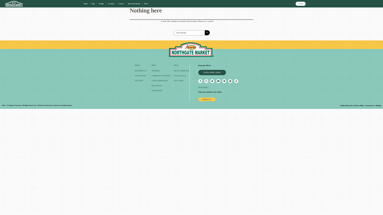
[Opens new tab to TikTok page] (236, 81)
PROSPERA (156, 71)
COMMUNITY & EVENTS (161, 76)
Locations (111, 3)
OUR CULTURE (140, 76)
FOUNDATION (157, 91)
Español (300, 3)
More (146, 3)
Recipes (101, 3)
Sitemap (378, 105)
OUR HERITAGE (141, 71)
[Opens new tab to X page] (212, 81)
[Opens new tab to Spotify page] (230, 81)
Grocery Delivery (180, 76)
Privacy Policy (359, 105)
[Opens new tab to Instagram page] (206, 81)
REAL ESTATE (157, 86)
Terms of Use (369, 105)
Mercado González (134, 3)
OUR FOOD (139, 81)
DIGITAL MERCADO (181, 71)
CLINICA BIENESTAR (160, 81)
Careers (121, 3)
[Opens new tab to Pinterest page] (224, 81)
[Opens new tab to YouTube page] (218, 81)
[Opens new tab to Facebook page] (200, 81)
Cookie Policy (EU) (346, 105)
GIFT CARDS (178, 81)
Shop (93, 3)
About (86, 3)
